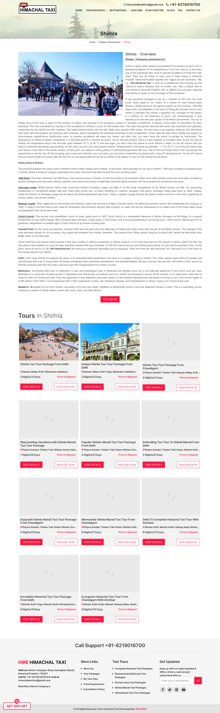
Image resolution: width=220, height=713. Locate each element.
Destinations (118, 10)
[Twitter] (170, 690)
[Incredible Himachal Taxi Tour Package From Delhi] (49, 574)
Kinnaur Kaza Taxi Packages (130, 682)
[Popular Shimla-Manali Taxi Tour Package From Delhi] (110, 419)
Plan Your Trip (155, 10)
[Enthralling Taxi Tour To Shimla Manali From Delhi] (171, 419)
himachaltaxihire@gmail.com (144, 4)
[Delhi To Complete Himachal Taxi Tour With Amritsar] (171, 497)
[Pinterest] (177, 690)
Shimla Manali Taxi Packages (130, 687)
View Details (31, 386)
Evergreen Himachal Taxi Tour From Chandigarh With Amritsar (104, 598)
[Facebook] (163, 690)
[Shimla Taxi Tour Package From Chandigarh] (171, 342)
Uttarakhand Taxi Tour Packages (132, 692)
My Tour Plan (90, 678)
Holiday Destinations (109, 42)
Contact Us (193, 10)
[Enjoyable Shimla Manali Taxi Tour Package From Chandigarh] (49, 497)
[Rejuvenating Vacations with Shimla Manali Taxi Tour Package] (49, 419)
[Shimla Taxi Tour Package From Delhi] (49, 341)
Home (79, 10)
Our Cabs (136, 10)
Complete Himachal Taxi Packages (134, 668)
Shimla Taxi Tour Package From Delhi (44, 364)
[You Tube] (184, 690)
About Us (88, 668)
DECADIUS (141, 709)
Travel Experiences (93, 684)
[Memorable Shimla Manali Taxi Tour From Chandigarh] (110, 497)
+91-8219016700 (184, 4)
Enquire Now (66, 386)
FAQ (180, 10)
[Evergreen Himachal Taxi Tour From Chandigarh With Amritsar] (110, 574)
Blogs (171, 10)
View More (110, 299)
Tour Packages (95, 10)
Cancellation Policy (94, 689)
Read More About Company (33, 686)
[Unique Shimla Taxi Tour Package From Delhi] (110, 341)
